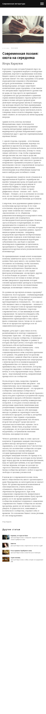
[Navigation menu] (42, 4)
